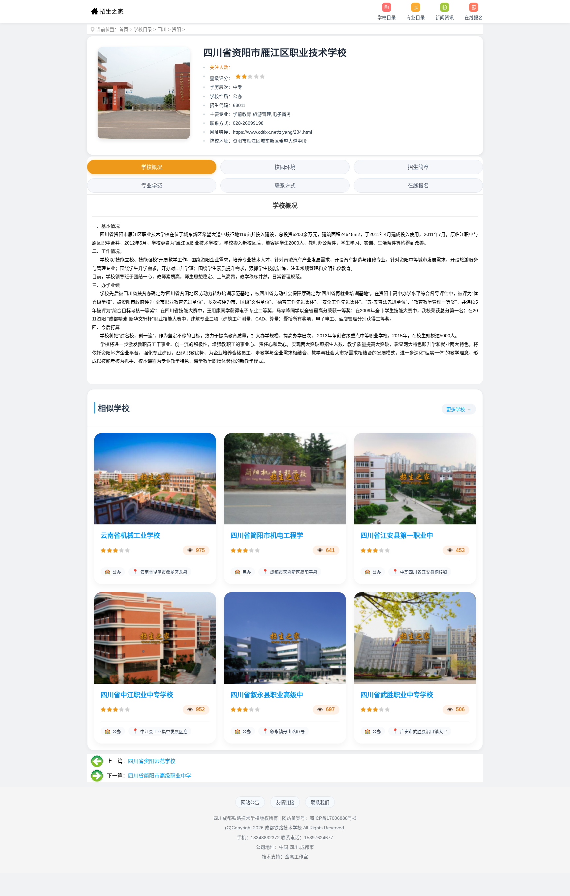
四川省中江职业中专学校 (137, 695)
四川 (162, 29)
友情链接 (285, 802)
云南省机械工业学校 (130, 535)
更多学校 (455, 409)
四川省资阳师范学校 (151, 761)
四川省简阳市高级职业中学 (159, 776)
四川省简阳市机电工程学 (267, 535)
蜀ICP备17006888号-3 (333, 818)
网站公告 (250, 802)
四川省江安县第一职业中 (397, 535)
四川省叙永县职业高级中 (267, 695)
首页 (123, 29)
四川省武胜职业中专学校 (397, 695)
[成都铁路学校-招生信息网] (107, 11)
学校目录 (143, 29)
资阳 (176, 29)
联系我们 (320, 802)
